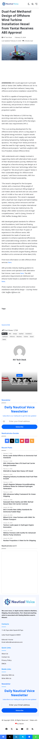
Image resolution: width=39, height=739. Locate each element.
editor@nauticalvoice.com (14, 642)
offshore (12, 336)
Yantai (4, 339)
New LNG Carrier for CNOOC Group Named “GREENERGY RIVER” (19, 382)
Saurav (21, 723)
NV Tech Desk (7, 37)
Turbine (26, 336)
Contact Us (6, 657)
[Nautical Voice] (10, 3)
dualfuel (21, 333)
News (19, 375)
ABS (10, 333)
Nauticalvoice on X (9, 546)
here (9, 262)
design (15, 333)
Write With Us (6, 678)
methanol (5, 336)
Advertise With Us (8, 675)
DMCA (4, 663)
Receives (19, 336)
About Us (5, 654)
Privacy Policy (7, 660)
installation (28, 333)
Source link (6, 325)
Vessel (31, 336)
